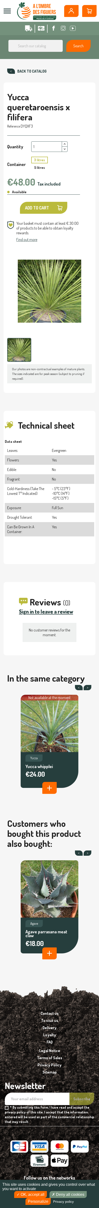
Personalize (38, 1201)
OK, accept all (32, 1194)
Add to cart (37, 207)
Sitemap (50, 1072)
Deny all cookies (69, 1194)
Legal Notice (49, 1050)
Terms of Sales (49, 1057)
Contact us (50, 1013)
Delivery (49, 1027)
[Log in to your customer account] (71, 11)
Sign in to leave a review (46, 611)
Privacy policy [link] (63, 1201)
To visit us (49, 1020)
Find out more (26, 239)
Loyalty (49, 1034)
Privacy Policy (49, 1065)
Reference (13, 126)
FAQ (50, 1042)
